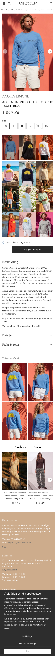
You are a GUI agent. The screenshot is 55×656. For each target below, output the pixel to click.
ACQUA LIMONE (15, 96)
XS (6, 126)
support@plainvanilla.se (19, 542)
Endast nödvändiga (27, 643)
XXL (46, 126)
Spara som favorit (11, 358)
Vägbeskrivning (9, 569)
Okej (27, 651)
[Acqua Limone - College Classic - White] (44, 147)
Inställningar (27, 636)
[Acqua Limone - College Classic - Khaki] (44, 173)
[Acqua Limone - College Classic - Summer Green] (44, 199)
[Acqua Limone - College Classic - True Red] (10, 224)
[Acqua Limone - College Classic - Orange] (10, 199)
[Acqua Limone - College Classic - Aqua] (27, 199)
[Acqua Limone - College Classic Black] (27, 147)
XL (38, 126)
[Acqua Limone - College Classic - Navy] (27, 173)
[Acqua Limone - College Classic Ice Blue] (27, 224)
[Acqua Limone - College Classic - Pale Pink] (10, 173)
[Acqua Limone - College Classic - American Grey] (44, 224)
